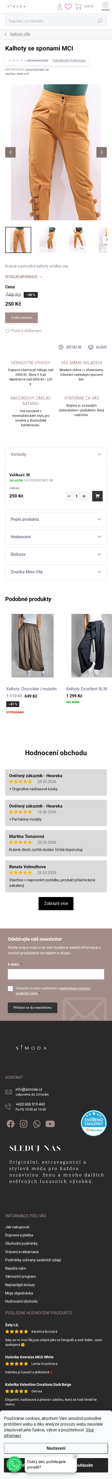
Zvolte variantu (21, 318)
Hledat (100, 21)
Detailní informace (21, 276)
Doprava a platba (19, 1235)
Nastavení (56, 1448)
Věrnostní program (20, 1276)
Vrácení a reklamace (22, 1252)
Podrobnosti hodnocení (69, 60)
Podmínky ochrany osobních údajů (33, 1260)
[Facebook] (9, 1122)
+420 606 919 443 (31, 1106)
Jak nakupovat (17, 1227)
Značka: (17, 73)
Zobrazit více (56, 903)
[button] (14, 1464)
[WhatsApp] (35, 1122)
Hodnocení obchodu (56, 753)
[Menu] (105, 6)
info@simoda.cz (32, 1091)
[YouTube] (50, 1122)
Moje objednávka (19, 1293)
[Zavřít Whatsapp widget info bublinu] (75, 1457)
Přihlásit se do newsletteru (32, 1008)
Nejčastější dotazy (20, 1285)
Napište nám (15, 1268)
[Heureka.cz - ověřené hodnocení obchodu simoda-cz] (94, 1123)
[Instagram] (22, 1122)
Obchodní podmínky (21, 1243)
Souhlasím (83, 1465)
